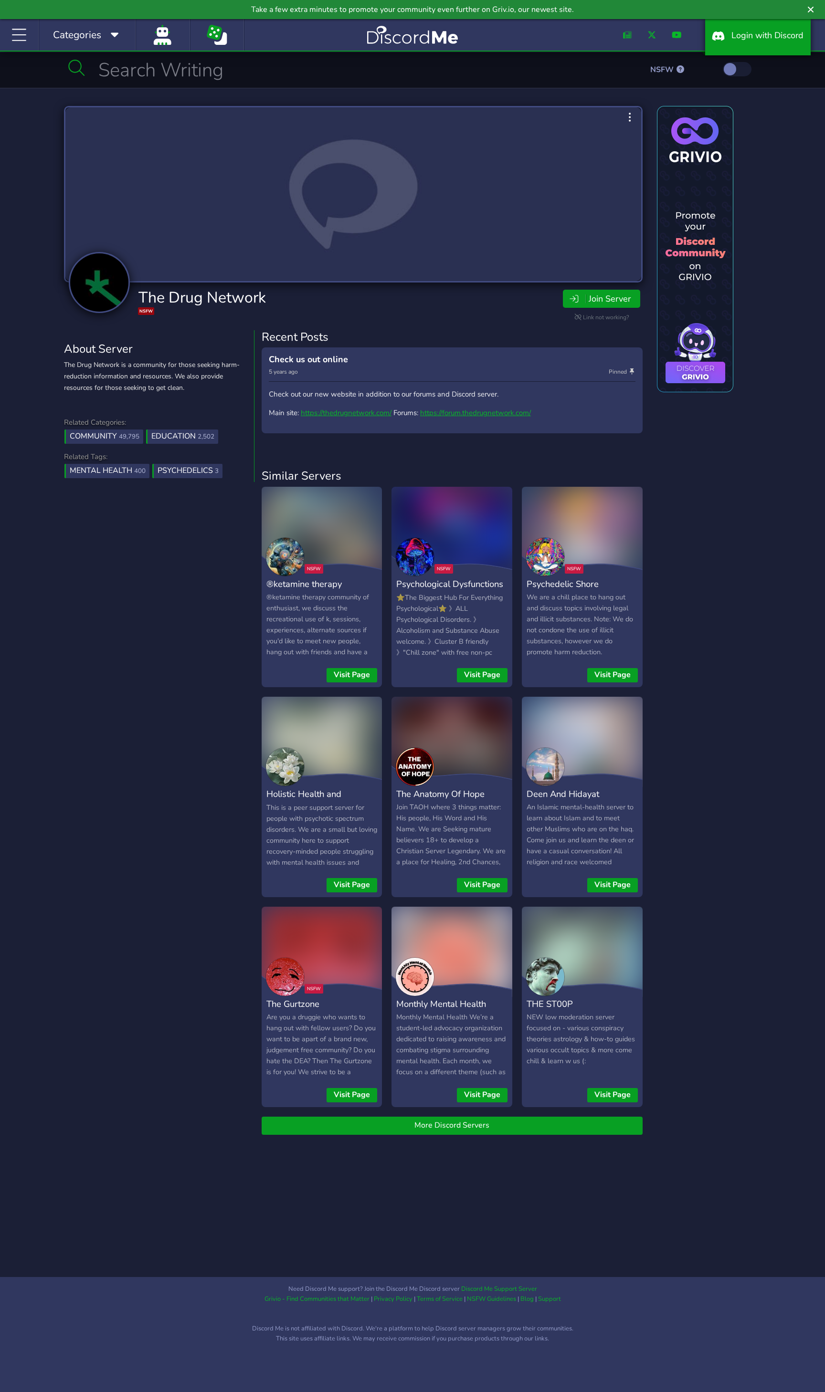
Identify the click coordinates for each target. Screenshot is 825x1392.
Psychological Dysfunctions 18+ (449, 591)
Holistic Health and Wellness (303, 801)
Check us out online (308, 359)
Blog (527, 1299)
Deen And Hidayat (563, 794)
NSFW (663, 69)
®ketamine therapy (304, 584)
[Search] (76, 67)
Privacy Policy (393, 1299)
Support (549, 1299)
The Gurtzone (292, 1004)
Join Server (610, 298)
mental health (108, 470)
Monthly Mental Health (441, 1004)
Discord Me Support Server (499, 1289)
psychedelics (188, 470)
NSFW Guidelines (491, 1299)
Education (182, 436)
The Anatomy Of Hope (440, 794)
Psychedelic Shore (563, 584)
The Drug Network (202, 297)
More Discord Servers (451, 1125)
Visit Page (352, 675)
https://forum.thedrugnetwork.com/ (475, 413)
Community (104, 436)
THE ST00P (550, 1004)
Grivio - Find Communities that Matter (317, 1299)
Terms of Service (440, 1299)
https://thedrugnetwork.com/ (346, 413)
